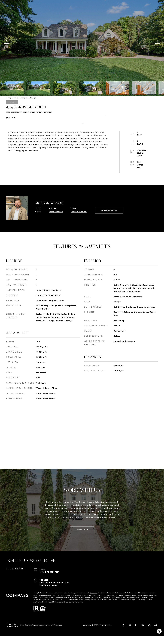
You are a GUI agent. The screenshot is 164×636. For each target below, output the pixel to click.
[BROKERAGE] (155, 625)
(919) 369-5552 (56, 211)
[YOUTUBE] (142, 625)
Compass (93, 593)
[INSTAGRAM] (129, 625)
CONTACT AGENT (109, 210)
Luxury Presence (55, 625)
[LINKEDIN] (136, 625)
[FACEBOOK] (123, 625)
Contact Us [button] (82, 530)
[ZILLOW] (149, 625)
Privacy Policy (106, 625)
